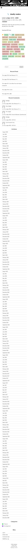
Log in (4, 532)
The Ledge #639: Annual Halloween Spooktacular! (15, 114)
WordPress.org (6, 538)
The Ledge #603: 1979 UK (10, 120)
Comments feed (6, 536)
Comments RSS (14, 546)
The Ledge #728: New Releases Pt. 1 (10, 79)
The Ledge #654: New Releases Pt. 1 (12, 103)
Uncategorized (7, 526)
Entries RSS (14, 545)
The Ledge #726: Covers (7, 89)
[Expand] (1, 8)
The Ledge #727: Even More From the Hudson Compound (12, 84)
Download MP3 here (6, 30)
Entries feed (5, 534)
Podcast (6, 524)
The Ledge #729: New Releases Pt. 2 (10, 75)
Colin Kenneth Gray (10, 122)
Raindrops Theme (14, 547)
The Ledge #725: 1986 (6, 93)
